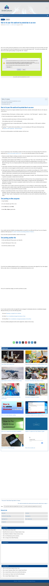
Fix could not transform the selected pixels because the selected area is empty (32, 503)
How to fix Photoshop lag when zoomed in (11, 535)
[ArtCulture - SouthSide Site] (6, 8)
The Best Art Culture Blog (6, 516)
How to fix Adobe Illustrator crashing (9, 415)
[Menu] (47, 8)
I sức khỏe (27, 513)
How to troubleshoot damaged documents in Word (15, 316)
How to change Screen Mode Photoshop (10, 537)
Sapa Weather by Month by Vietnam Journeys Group (12, 380)
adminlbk (15, 24)
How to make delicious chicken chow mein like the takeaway (14, 572)
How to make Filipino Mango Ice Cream (10, 575)
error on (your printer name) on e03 (14, 153)
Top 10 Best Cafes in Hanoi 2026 (8, 364)
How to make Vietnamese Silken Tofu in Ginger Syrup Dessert (15, 570)
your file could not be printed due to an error (32, 506)
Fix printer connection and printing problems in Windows (23, 231)
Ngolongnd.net (27, 516)
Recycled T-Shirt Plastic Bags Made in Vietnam (34, 380)
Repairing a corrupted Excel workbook (13, 313)
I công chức (4, 521)
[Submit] (48, 16)
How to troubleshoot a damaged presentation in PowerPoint (20, 318)
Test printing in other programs (7, 102)
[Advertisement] (24, 37)
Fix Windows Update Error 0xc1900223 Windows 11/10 (36, 415)
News (8, 19)
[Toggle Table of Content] (45, 99)
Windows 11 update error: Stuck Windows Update (34, 431)
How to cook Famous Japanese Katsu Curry (11, 568)
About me (15, 581)
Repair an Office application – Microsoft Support (13, 128)
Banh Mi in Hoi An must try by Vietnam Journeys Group (36, 364)
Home (2, 19)
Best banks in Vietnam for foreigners (32, 397)
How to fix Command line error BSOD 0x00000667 (11, 431)
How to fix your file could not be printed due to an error (11, 101)
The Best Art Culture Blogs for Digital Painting (26, 581)
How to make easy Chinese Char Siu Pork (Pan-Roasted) (13, 573)
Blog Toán (3, 513)
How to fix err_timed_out (30, 447)
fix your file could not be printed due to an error (13, 506)
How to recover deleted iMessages (8, 447)
